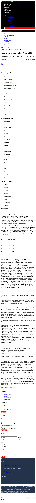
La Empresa (7, 10)
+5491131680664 (9, 472)
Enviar (3, 457)
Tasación (6, 12)
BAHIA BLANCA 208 (10, 85)
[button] (8, 387)
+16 (2, 68)
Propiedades (7, 4)
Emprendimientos (9, 6)
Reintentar (4, 430)
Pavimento (7, 399)
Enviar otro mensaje (6, 425)
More (5, 15)
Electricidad (7, 397)
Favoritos (6, 45)
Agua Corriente (8, 394)
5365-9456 (7, 471)
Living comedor (8, 409)
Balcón (6, 406)
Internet (6, 396)
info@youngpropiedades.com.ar (13, 465)
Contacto (6, 14)
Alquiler (6, 7)
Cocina (6, 407)
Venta (5, 9)
